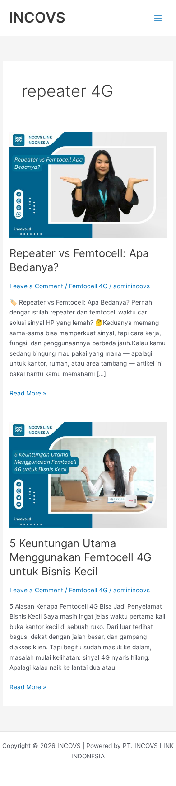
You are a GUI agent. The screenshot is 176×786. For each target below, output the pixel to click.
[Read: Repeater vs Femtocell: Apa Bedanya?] (88, 184)
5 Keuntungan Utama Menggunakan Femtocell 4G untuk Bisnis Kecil (80, 557)
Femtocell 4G (88, 286)
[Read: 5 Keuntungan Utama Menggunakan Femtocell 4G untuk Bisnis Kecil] (88, 474)
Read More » (27, 392)
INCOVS (37, 17)
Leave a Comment (36, 286)
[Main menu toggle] (158, 18)
